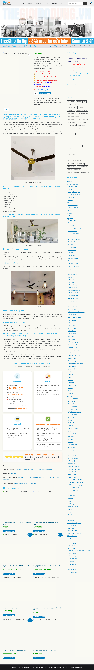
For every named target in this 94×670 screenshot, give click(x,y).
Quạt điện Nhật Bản (23, 477)
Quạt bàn (70, 353)
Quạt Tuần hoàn (71, 525)
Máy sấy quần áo (73, 323)
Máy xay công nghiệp (74, 342)
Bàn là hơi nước (72, 231)
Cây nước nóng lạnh (73, 258)
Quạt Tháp (71, 380)
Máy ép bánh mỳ (72, 272)
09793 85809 (72, 67)
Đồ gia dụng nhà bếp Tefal (82, 166)
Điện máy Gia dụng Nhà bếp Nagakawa (75, 160)
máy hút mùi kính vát (72, 125)
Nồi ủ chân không (73, 506)
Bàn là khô (71, 236)
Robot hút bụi (73, 287)
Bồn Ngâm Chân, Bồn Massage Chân (79, 550)
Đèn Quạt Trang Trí (72, 184)
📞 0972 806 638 (12, 394)
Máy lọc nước (72, 314)
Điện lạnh (69, 203)
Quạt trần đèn (79, 145)
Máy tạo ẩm (71, 336)
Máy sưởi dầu (72, 328)
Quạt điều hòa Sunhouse (72, 151)
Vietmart (22, 3)
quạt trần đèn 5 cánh (72, 148)
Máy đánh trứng (72, 444)
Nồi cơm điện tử (73, 490)
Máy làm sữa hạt (72, 301)
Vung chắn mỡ (72, 520)
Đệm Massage (73, 553)
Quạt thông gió (72, 382)
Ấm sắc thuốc (72, 223)
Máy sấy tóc (71, 325)
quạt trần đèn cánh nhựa (82, 148)
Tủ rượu (70, 514)
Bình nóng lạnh (72, 250)
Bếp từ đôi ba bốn (73, 414)
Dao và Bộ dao (72, 433)
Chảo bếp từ (71, 425)
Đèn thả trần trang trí (74, 194)
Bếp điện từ (71, 401)
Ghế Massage (73, 556)
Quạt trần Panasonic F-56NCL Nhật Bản (24, 483)
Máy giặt (70, 277)
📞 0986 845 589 (12, 389)
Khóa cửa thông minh (74, 269)
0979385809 (47, 82)
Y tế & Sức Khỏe (71, 543)
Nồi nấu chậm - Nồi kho (75, 350)
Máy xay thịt (71, 461)
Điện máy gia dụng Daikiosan (73, 157)
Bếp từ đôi (70, 181)
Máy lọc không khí (73, 309)
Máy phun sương (72, 569)
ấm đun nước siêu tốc (85, 172)
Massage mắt (73, 564)
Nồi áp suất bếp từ (73, 466)
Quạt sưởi (71, 377)
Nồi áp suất (71, 463)
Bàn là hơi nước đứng (74, 233)
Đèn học (70, 189)
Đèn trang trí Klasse (80, 163)
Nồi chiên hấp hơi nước (74, 469)
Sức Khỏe (54, 3)
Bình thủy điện (72, 252)
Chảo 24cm (70, 104)
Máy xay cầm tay (73, 455)
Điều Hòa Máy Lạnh (73, 207)
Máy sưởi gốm (72, 331)
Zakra (72, 667)
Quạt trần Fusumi (79, 142)
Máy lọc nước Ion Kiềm (74, 317)
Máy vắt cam (71, 339)
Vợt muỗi (70, 393)
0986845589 (80, 67)
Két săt (70, 538)
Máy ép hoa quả (72, 274)
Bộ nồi (70, 420)
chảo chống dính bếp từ (72, 107)
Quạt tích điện (72, 385)
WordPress (78, 667)
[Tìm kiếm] (85, 3)
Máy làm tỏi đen (72, 306)
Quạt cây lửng (72, 361)
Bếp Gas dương (72, 406)
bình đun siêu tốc (71, 101)
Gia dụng (38, 3)
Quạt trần (64, 46)
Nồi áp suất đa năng (80, 134)
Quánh (70, 509)
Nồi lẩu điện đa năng (74, 347)
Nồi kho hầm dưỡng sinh (74, 523)
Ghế (69, 215)
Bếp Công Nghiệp (73, 398)
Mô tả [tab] (6, 109)
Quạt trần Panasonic (48, 102)
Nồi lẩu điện (71, 498)
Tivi (68, 540)
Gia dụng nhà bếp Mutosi (83, 113)
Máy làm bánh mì (73, 293)
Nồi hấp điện (71, 495)
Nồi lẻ (69, 501)
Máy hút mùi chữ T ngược (83, 119)
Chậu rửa (70, 431)
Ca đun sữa (71, 423)
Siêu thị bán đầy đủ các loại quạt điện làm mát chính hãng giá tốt (33, 469)
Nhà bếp (46, 3)
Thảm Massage (73, 566)
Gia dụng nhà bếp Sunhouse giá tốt (74, 116)
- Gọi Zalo (20, 387)
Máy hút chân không (74, 290)
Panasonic (37, 104)
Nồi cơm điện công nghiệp (76, 485)
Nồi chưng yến (72, 474)
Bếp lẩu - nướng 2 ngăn (74, 412)
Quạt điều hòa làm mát (74, 366)
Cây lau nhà (71, 255)
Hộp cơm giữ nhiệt (73, 266)
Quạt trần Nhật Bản (50, 477)
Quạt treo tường (72, 391)
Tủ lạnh (70, 210)
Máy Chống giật (72, 530)
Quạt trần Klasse (71, 145)
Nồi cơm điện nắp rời (75, 487)
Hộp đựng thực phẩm (74, 436)
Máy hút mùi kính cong (82, 122)
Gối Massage (73, 558)
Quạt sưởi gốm (70, 142)
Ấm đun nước (72, 220)
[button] (25, 3)
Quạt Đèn (30, 3)
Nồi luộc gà (71, 504)
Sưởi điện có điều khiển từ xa (73, 154)
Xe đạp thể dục (72, 572)
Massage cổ (72, 561)
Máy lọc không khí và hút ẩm (76, 312)
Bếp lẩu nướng (72, 242)
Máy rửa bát (71, 450)
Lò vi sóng (71, 442)
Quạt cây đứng (72, 358)
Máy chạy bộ (71, 545)
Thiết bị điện (70, 528)
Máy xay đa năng (73, 458)
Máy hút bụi (71, 282)
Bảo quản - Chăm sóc (74, 239)
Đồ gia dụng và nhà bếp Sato (73, 172)
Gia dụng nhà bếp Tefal (72, 119)
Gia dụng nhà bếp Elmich (72, 113)
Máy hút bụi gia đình (75, 285)
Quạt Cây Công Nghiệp (74, 355)
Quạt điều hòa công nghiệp (75, 363)
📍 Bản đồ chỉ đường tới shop (42, 90)
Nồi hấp (70, 493)
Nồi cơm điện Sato (71, 134)
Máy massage (72, 548)
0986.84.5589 (38, 84)
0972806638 (47, 86)
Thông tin (62, 3)
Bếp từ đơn (71, 417)
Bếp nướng (71, 244)
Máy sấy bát (71, 453)
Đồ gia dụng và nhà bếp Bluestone (74, 169)
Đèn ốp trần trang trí (74, 192)
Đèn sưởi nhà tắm (73, 263)
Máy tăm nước (72, 333)
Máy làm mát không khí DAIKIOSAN (74, 128)
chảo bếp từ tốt (77, 104)
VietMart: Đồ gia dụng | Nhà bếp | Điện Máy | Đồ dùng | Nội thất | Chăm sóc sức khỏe (43, 667)
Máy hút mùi (71, 447)
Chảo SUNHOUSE (71, 110)
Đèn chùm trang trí (73, 186)
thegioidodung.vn (43, 363)
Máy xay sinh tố (72, 344)
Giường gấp (71, 197)
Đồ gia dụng (57, 46)
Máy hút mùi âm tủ (81, 125)
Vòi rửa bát (71, 517)
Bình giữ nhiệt (72, 247)
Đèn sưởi (70, 261)
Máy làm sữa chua (73, 295)
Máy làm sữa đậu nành (74, 298)
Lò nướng (70, 439)
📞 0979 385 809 (12, 387)
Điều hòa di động (73, 205)
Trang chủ (50, 46)
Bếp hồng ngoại (72, 409)
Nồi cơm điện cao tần (75, 479)
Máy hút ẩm (71, 280)
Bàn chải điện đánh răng (75, 228)
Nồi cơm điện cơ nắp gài (76, 482)
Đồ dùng (69, 213)
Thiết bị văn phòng (72, 536)
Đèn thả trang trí (71, 163)
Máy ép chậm (85, 131)
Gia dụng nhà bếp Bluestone (82, 110)
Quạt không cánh (73, 372)
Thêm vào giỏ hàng (44, 93)
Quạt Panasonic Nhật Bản (50, 100)
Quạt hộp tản (71, 369)
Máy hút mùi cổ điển (71, 122)
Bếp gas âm (79, 101)
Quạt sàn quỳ (72, 374)
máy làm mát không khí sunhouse (74, 131)
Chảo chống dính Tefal (83, 107)
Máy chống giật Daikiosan (75, 533)
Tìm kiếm (88, 90)
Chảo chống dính (73, 428)
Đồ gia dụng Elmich (71, 166)
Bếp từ (84, 101)
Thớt (69, 512)
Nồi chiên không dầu (74, 472)
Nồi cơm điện (72, 477)
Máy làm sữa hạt (72, 304)
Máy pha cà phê (72, 320)
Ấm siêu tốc (71, 225)
